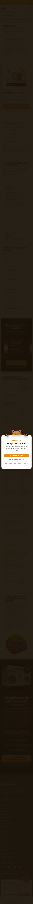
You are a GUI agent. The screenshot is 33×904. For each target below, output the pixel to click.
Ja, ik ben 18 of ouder (16, 455)
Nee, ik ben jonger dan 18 (16, 459)
